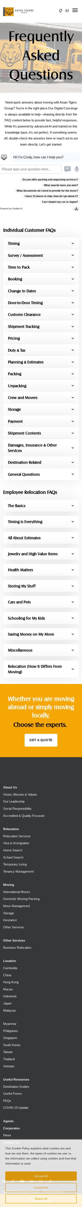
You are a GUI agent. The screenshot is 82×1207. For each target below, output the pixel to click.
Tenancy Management (18, 871)
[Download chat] (76, 208)
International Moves (16, 892)
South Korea (11, 1045)
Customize (41, 1187)
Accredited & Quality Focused (23, 815)
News (7, 1135)
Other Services (13, 927)
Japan (7, 1003)
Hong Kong (11, 982)
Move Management (16, 906)
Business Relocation (17, 947)
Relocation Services (17, 836)
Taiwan (8, 1052)
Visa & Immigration (16, 843)
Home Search (12, 850)
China (7, 975)
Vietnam (9, 1066)
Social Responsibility (17, 808)
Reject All (41, 1198)
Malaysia (9, 1010)
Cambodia (10, 968)
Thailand (9, 1059)
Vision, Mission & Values (20, 794)
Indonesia (9, 996)
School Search (13, 857)
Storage (8, 913)
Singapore (10, 1038)
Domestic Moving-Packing (21, 899)
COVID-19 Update (15, 1107)
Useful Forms (12, 1093)
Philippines (10, 1031)
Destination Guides (16, 1086)
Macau (8, 989)
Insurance (10, 920)
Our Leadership (13, 801)
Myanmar (9, 1023)
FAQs (7, 1100)
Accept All (41, 1176)
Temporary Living (15, 864)
